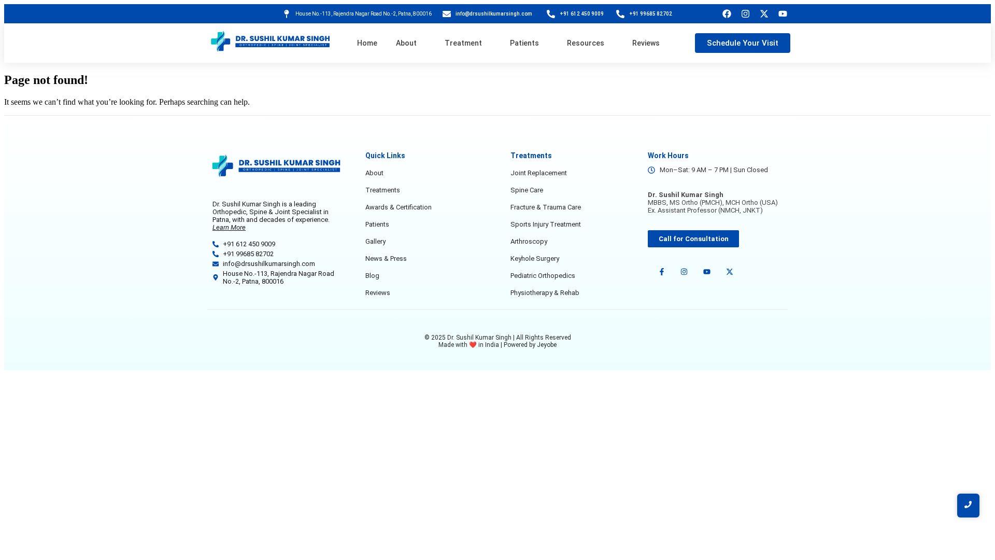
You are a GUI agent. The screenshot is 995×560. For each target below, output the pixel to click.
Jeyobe (547, 344)
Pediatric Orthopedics (542, 275)
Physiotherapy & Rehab (544, 293)
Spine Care (526, 190)
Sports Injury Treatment (545, 224)
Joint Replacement (538, 173)
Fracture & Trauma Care (545, 207)
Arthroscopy (528, 241)
